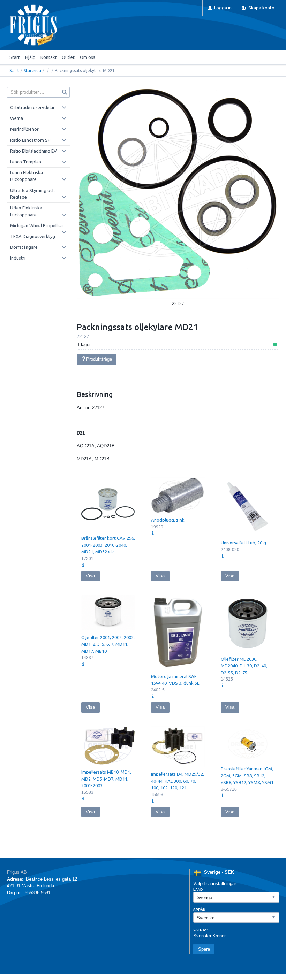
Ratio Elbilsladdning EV (33, 150)
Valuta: (200, 930)
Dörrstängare (24, 247)
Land (198, 889)
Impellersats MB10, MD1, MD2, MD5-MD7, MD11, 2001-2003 (106, 778)
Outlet (68, 57)
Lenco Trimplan (25, 161)
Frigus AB (17, 872)
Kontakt (48, 57)
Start (14, 57)
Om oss (87, 57)
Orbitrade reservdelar (32, 107)
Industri (17, 257)
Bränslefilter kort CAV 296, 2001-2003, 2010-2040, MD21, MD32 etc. (108, 545)
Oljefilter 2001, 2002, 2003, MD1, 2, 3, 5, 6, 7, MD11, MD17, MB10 (108, 644)
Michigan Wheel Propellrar (36, 225)
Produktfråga (99, 359)
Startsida (32, 70)
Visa (90, 575)
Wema (16, 118)
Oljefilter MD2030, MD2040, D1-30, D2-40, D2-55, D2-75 (244, 666)
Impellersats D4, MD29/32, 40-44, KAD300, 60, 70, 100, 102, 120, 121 (177, 781)
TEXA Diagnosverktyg (32, 236)
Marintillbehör (24, 128)
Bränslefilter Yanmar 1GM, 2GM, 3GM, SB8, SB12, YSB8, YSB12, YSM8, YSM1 (247, 775)
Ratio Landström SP (30, 140)
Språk (199, 910)
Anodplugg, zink (168, 519)
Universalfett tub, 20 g (243, 542)
